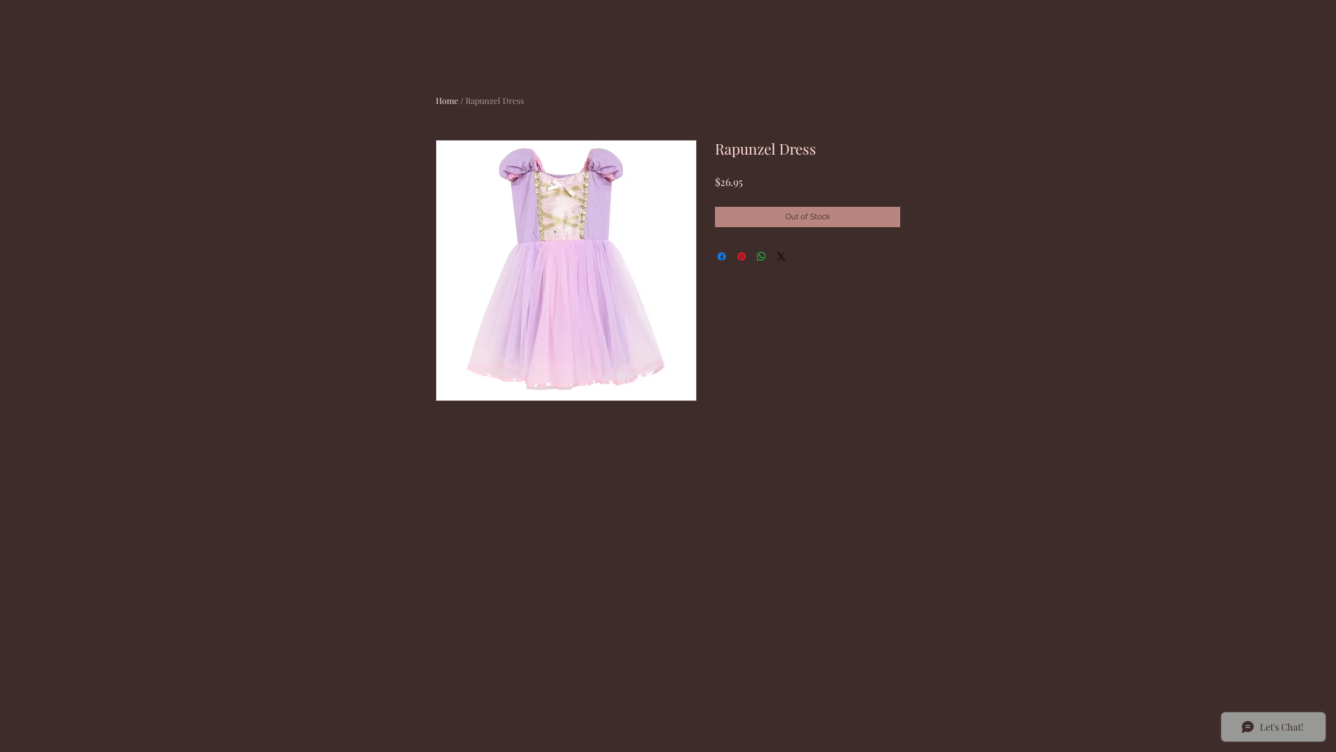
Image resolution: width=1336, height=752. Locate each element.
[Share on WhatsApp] (761, 256)
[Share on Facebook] (721, 256)
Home (447, 100)
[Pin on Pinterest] (741, 256)
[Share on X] (781, 256)
